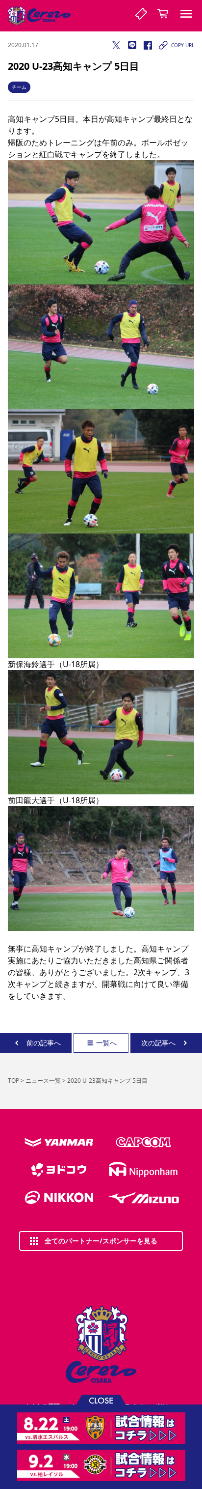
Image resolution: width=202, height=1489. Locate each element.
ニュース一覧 (43, 1080)
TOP (13, 1080)
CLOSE (101, 1400)
